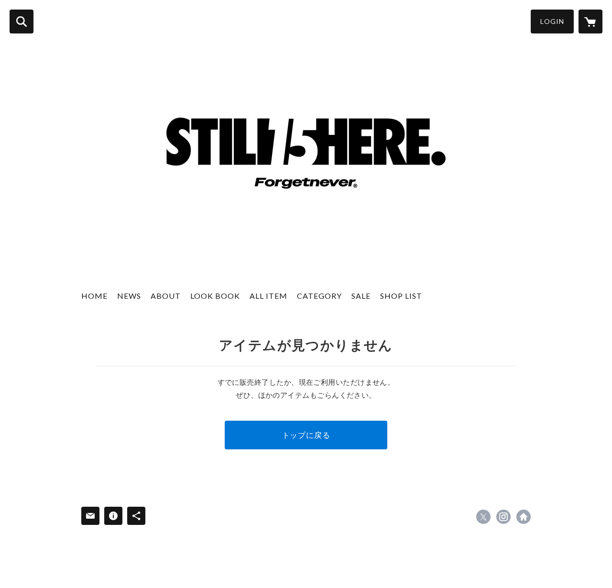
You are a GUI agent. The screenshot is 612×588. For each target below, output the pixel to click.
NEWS (129, 295)
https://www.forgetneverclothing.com (523, 517)
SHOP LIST (401, 295)
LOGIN (552, 21)
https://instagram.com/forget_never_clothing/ (503, 517)
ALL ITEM (268, 295)
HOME (94, 295)
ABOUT (166, 295)
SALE (361, 295)
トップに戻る (306, 434)
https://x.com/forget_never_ (483, 517)
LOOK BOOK (215, 295)
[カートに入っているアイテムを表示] (590, 21)
